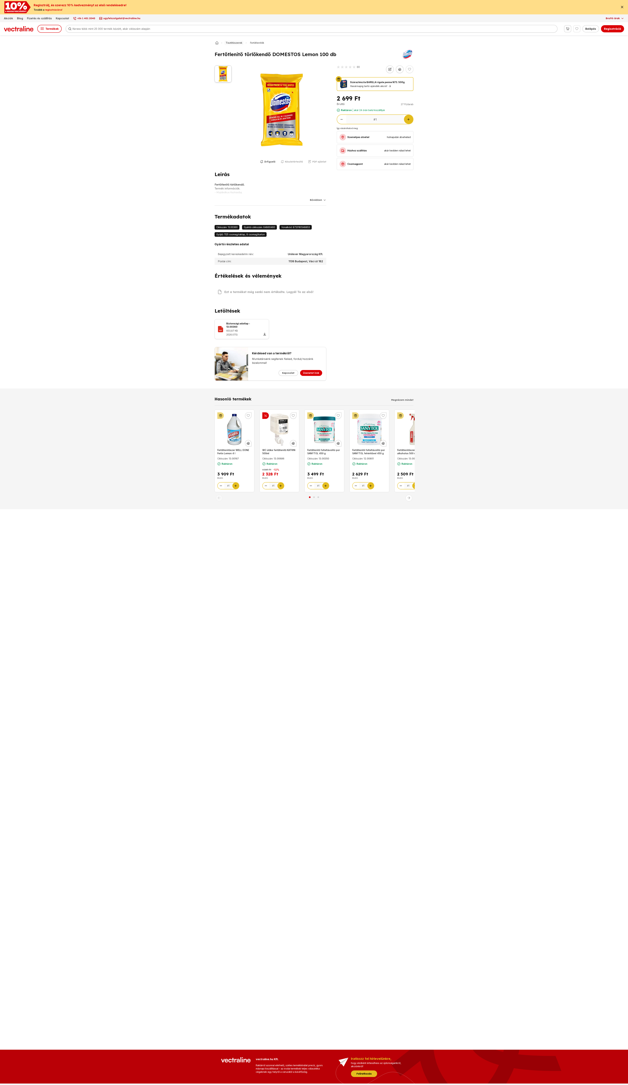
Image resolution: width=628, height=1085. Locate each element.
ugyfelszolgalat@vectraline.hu (121, 18)
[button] (219, 498)
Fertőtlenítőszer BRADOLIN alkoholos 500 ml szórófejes (413, 452)
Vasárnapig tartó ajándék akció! (368, 86)
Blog (20, 18)
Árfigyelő (269, 161)
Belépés (590, 28)
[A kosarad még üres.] (567, 28)
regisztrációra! (53, 9)
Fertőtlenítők (257, 42)
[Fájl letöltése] (264, 334)
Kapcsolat (62, 18)
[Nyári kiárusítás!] (265, 415)
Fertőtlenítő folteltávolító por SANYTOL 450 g (323, 452)
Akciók (8, 18)
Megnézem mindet (402, 399)
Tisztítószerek (234, 42)
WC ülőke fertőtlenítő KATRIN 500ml (278, 452)
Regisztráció (612, 28)
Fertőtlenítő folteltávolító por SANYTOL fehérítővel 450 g (368, 452)
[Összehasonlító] (400, 69)
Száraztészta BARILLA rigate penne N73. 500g (377, 82)
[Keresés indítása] (69, 29)
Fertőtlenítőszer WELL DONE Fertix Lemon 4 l (233, 452)
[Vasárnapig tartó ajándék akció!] (220, 415)
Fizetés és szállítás (39, 18)
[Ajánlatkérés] (390, 69)
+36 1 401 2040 (86, 18)
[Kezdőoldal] (217, 43)
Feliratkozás (364, 1073)
